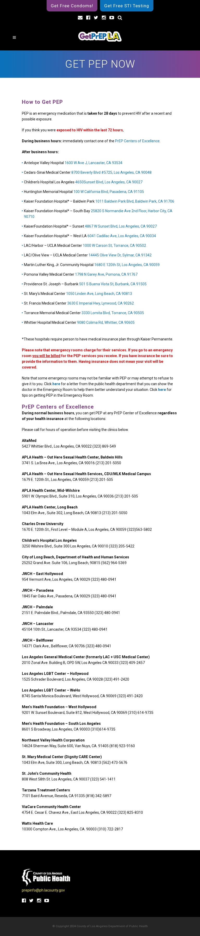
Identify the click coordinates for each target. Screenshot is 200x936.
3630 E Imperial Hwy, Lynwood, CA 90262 (100, 303)
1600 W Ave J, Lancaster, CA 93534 (93, 163)
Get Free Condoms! (72, 5)
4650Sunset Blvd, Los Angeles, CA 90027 (108, 182)
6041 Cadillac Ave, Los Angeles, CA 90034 (122, 236)
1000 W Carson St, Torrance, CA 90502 (114, 245)
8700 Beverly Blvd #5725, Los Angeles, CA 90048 (111, 172)
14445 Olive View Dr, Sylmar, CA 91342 (120, 255)
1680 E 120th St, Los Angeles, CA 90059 (127, 265)
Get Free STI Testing (126, 5)
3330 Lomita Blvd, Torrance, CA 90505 (113, 313)
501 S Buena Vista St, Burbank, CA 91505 (113, 284)
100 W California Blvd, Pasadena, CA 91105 (108, 192)
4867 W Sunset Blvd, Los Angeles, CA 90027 (121, 226)
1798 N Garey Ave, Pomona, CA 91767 (106, 274)
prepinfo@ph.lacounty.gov (43, 890)
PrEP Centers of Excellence (137, 141)
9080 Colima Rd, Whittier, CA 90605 (106, 322)
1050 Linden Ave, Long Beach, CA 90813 (99, 294)
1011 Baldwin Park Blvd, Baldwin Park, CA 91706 (134, 201)
